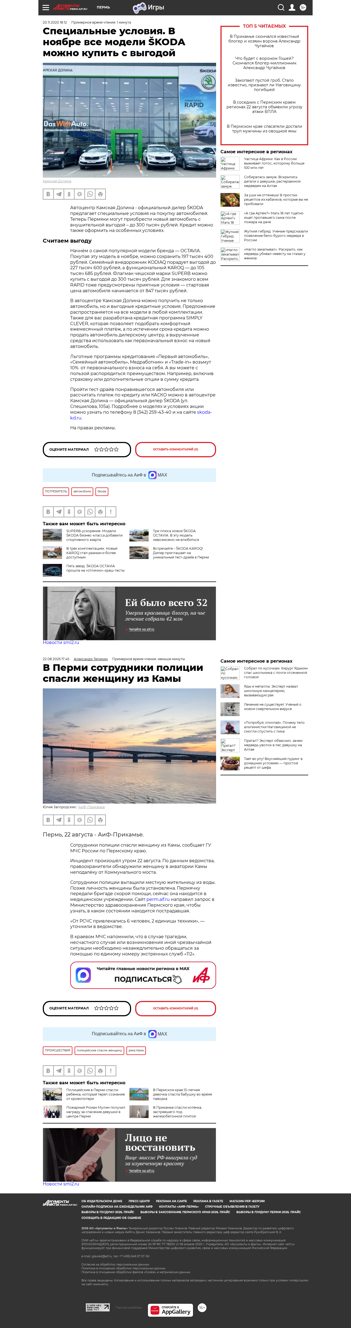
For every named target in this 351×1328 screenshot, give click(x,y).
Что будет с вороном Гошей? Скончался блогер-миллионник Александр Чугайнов (264, 63)
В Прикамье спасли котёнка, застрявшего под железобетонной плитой (177, 1111)
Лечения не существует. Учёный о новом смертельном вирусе (272, 706)
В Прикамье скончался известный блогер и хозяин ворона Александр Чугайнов (264, 41)
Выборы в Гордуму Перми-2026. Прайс (268, 1212)
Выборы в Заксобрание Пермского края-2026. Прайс (185, 1212)
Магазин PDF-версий (247, 1201)
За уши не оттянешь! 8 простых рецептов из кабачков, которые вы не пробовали (276, 199)
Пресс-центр (139, 1201)
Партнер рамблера (129, 1307)
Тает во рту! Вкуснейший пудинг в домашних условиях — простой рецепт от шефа (273, 763)
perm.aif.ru (158, 899)
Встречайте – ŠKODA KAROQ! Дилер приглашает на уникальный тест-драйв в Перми (181, 552)
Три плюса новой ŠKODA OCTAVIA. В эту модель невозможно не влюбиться (176, 535)
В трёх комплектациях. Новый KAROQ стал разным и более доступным (91, 552)
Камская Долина (57, 181)
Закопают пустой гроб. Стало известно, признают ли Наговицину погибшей (264, 85)
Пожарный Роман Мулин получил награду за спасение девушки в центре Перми (95, 1111)
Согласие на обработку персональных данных (115, 1264)
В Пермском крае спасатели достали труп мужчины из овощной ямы (264, 129)
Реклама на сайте (171, 1201)
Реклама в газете (208, 1201)
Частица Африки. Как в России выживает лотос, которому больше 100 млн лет (274, 163)
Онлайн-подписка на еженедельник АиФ (117, 1206)
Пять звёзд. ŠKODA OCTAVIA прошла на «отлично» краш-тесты (95, 568)
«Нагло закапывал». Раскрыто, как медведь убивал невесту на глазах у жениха (274, 253)
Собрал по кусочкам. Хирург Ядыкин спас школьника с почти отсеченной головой (276, 672)
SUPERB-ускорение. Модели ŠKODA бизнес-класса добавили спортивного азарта (94, 535)
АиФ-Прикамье (91, 807)
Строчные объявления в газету (232, 1206)
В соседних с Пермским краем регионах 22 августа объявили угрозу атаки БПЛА (264, 107)
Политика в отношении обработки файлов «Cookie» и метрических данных (135, 1272)
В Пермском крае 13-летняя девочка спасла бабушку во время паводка (182, 1094)
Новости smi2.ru (61, 642)
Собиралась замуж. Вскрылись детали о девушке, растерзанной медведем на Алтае (272, 181)
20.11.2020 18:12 (55, 22)
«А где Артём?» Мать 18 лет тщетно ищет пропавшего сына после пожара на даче (274, 217)
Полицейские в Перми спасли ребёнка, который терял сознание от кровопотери (95, 1094)
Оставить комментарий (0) (175, 449)
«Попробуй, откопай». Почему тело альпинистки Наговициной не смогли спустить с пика (274, 726)
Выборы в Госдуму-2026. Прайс (107, 1212)
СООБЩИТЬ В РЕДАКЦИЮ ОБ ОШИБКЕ (111, 1218)
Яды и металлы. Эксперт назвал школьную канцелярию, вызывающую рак (271, 690)
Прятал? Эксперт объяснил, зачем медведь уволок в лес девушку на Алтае (273, 745)
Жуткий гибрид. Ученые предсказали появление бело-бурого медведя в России (276, 235)
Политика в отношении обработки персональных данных (123, 1268)
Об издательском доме (101, 1201)
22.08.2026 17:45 (56, 659)
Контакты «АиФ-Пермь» (179, 1206)
